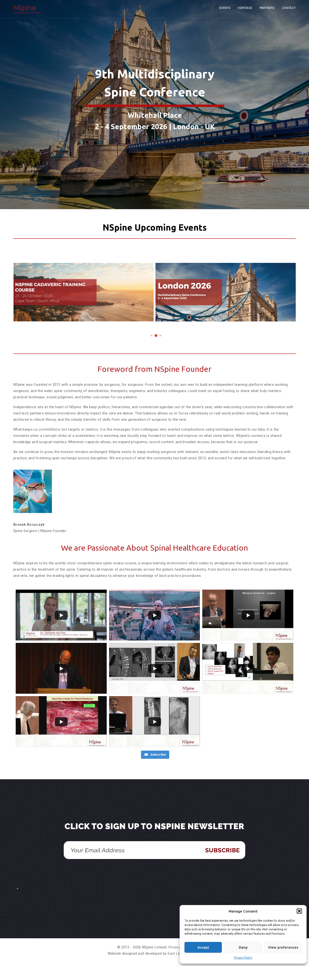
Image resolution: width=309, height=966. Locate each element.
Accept (203, 947)
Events (225, 8)
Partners (267, 8)
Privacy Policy (243, 957)
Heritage (245, 8)
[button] (299, 911)
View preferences (283, 947)
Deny (243, 947)
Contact (289, 8)
